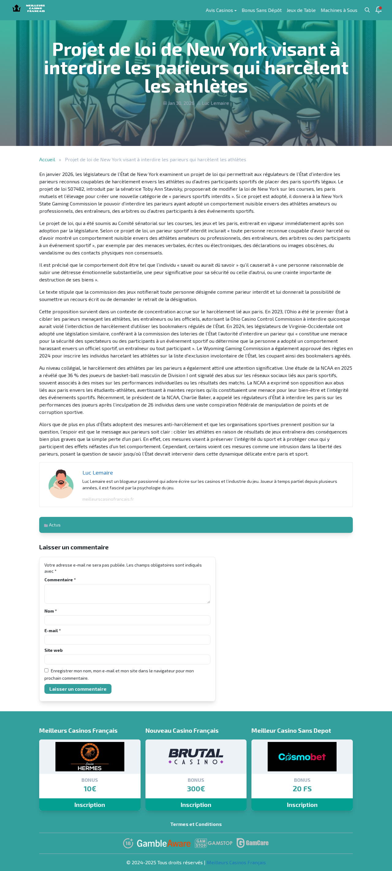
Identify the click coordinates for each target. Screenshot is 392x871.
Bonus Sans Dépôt (262, 10)
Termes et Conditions (196, 824)
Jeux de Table (301, 10)
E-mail (52, 630)
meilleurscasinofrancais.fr (108, 499)
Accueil (47, 159)
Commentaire (60, 579)
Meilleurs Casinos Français (236, 862)
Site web (53, 650)
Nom (50, 610)
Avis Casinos (219, 10)
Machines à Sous (339, 10)
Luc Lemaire (215, 103)
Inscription (89, 804)
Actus (55, 524)
